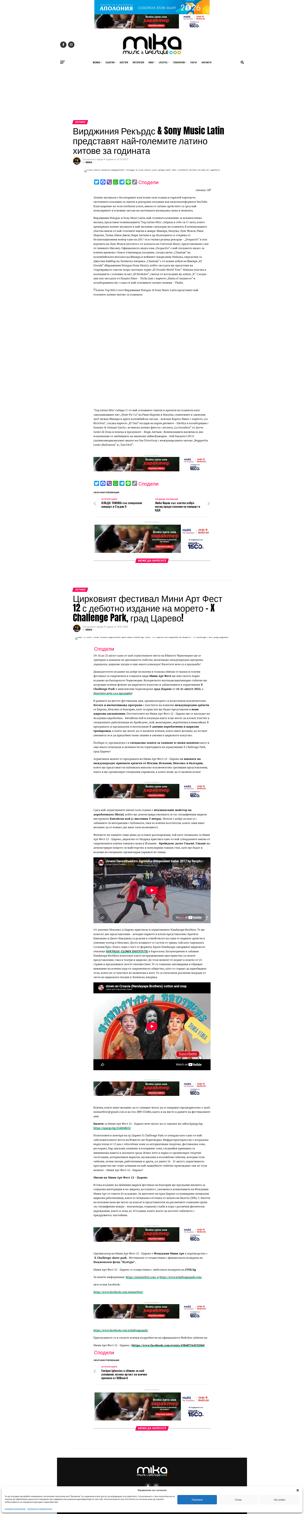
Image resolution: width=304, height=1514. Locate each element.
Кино (151, 62)
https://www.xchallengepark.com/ (180, 1277)
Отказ (238, 1499)
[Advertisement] (152, 96)
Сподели (148, 182)
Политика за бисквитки (15, 1509)
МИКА (89, 162)
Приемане (197, 1499)
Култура (124, 62)
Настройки (279, 1499)
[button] (297, 1490)
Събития (109, 62)
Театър (193, 62)
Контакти (206, 62)
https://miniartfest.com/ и (142, 1277)
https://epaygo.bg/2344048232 (112, 1128)
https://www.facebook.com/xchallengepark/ (120, 1330)
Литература (138, 62)
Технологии (179, 62)
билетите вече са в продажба (112, 693)
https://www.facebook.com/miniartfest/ (118, 1292)
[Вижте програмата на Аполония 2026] (152, 13)
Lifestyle (163, 62)
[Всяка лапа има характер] (152, 27)
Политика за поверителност (39, 1509)
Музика (96, 62)
